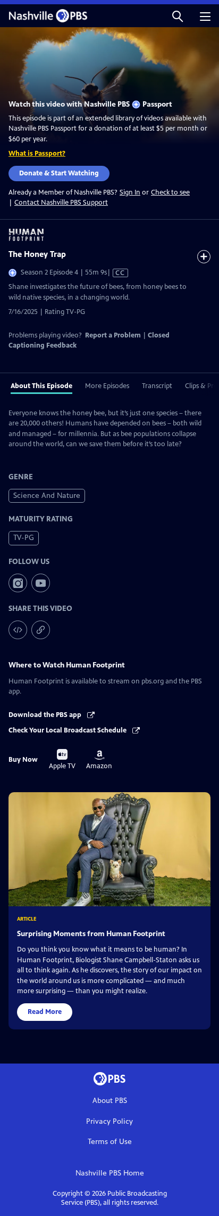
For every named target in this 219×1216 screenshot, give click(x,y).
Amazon (99, 760)
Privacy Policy (109, 1121)
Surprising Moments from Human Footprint (91, 933)
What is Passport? (37, 153)
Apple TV (62, 759)
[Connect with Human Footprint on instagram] (18, 583)
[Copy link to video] (40, 630)
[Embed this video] (18, 630)
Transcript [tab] (157, 386)
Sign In (130, 193)
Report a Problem (113, 335)
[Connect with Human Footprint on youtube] (40, 583)
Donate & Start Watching (59, 173)
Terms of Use (110, 1141)
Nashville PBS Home (109, 1173)
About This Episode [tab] (41, 386)
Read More (45, 1012)
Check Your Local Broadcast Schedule (68, 730)
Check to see (170, 192)
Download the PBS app (46, 715)
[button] (177, 15)
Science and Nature (46, 495)
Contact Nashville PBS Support (61, 202)
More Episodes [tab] (107, 386)
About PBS (109, 1100)
